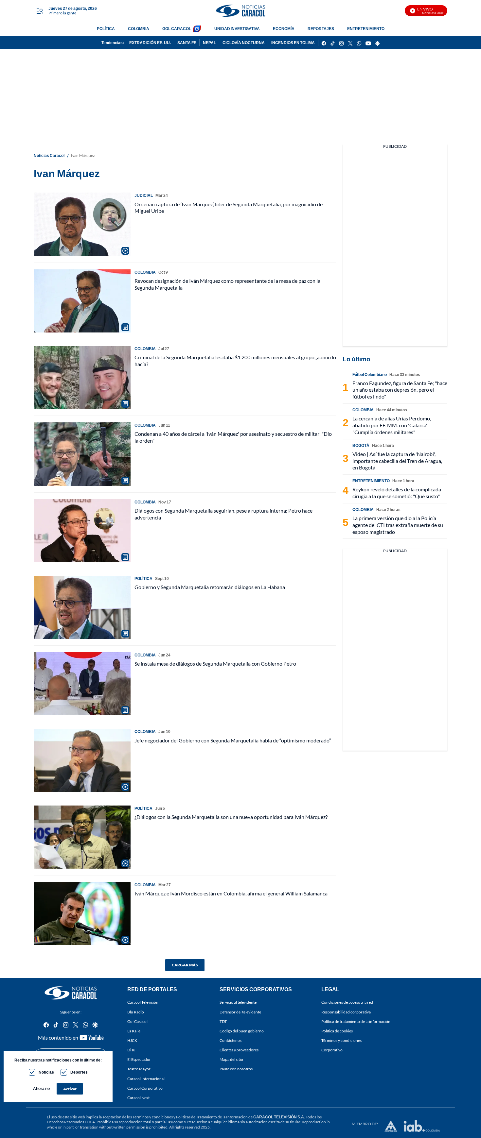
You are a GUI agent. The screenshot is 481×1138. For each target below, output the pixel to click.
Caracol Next (138, 1097)
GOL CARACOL (176, 28)
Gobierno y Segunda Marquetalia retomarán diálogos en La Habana (209, 587)
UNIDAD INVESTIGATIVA (237, 28)
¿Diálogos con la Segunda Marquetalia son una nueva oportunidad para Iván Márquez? (231, 817)
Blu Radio (135, 1012)
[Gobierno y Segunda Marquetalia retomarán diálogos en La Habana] (82, 607)
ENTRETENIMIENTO (365, 28)
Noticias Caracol (49, 155)
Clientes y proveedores (239, 1049)
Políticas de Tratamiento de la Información (212, 1116)
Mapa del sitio (231, 1059)
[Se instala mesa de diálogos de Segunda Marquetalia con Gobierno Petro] (82, 683)
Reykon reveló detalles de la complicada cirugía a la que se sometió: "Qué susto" (396, 492)
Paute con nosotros (236, 1069)
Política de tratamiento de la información (355, 1021)
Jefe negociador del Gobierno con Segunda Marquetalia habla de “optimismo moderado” (232, 740)
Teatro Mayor (139, 1069)
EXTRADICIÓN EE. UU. (150, 42)
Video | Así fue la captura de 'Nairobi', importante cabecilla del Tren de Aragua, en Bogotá (397, 461)
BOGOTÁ (360, 445)
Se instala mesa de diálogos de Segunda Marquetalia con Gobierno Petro (215, 663)
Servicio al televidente (238, 1002)
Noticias (46, 1072)
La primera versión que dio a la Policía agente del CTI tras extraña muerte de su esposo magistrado (397, 525)
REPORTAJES (321, 28)
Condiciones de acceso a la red (347, 1002)
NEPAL (209, 42)
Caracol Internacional (146, 1078)
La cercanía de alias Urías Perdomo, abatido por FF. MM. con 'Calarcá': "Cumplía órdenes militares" (391, 425)
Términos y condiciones (341, 1040)
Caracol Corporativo (145, 1088)
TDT (223, 1021)
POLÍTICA (106, 28)
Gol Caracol (137, 1021)
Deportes (79, 1072)
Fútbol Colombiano (369, 374)
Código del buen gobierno (242, 1030)
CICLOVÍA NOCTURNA (244, 42)
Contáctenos (230, 1040)
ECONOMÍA (283, 28)
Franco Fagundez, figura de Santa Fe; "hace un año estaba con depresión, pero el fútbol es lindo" (399, 390)
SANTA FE (186, 42)
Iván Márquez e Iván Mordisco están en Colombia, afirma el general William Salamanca (231, 893)
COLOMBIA (138, 28)
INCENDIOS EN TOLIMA (293, 42)
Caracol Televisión (142, 1002)
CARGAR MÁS (185, 964)
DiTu (131, 1049)
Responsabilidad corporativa (346, 1012)
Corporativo (332, 1049)
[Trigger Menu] (39, 11)
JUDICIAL (143, 195)
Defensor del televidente (240, 1012)
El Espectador (139, 1059)
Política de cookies (337, 1030)
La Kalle (133, 1030)
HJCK (132, 1040)
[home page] (240, 10)
